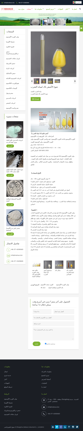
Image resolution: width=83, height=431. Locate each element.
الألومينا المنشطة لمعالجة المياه (13, 200)
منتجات (29, 9)
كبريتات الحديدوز (11, 98)
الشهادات (60, 9)
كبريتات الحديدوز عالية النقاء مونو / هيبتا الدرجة (14, 141)
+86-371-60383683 (23, 3)
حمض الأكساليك (10, 73)
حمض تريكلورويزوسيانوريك (12, 52)
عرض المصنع (50, 9)
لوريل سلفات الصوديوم (13, 58)
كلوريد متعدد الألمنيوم (47, 285)
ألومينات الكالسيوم (11, 88)
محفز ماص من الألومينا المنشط (13, 229)
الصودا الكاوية (10, 47)
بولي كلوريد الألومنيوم (37, 19)
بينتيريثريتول (9, 93)
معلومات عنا (38, 9)
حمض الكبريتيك (10, 63)
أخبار (66, 9)
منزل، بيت (21, 9)
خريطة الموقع (8, 387)
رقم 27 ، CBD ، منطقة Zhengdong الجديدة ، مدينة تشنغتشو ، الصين (63, 400)
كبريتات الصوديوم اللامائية (13, 78)
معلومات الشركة (47, 372)
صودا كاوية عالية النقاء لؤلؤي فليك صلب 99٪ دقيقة (14, 171)
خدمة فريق (7, 375)
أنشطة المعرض (46, 379)
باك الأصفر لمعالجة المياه (55, 288)
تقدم (36, 344)
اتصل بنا (74, 9)
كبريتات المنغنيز (10, 103)
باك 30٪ (43, 288)
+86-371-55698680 (17, 261)
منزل (20, 19)
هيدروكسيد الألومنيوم (12, 108)
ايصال (6, 372)
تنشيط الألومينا (10, 42)
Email (35, 99)
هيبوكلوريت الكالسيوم (12, 83)
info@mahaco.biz (9, 3)
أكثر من (10, 146)
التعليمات (44, 383)
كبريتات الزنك (10, 68)
